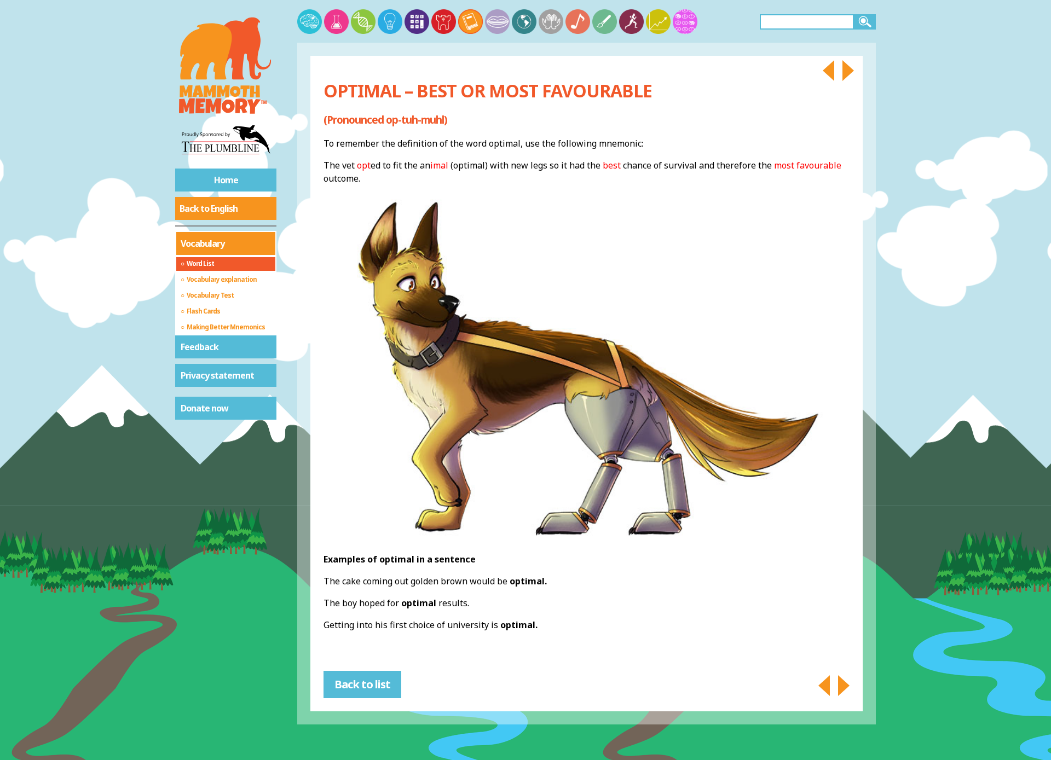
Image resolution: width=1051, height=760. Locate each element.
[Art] (604, 21)
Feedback (199, 347)
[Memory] (309, 21)
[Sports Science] (631, 21)
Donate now (204, 408)
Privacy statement (217, 375)
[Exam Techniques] (685, 21)
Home (226, 180)
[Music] (577, 21)
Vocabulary (202, 243)
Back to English (209, 208)
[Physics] (390, 21)
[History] (443, 21)
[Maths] (417, 21)
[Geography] (524, 21)
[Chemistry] (336, 21)
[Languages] (497, 21)
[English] (470, 21)
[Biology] (363, 21)
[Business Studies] (658, 21)
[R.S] (551, 21)
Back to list (362, 684)
